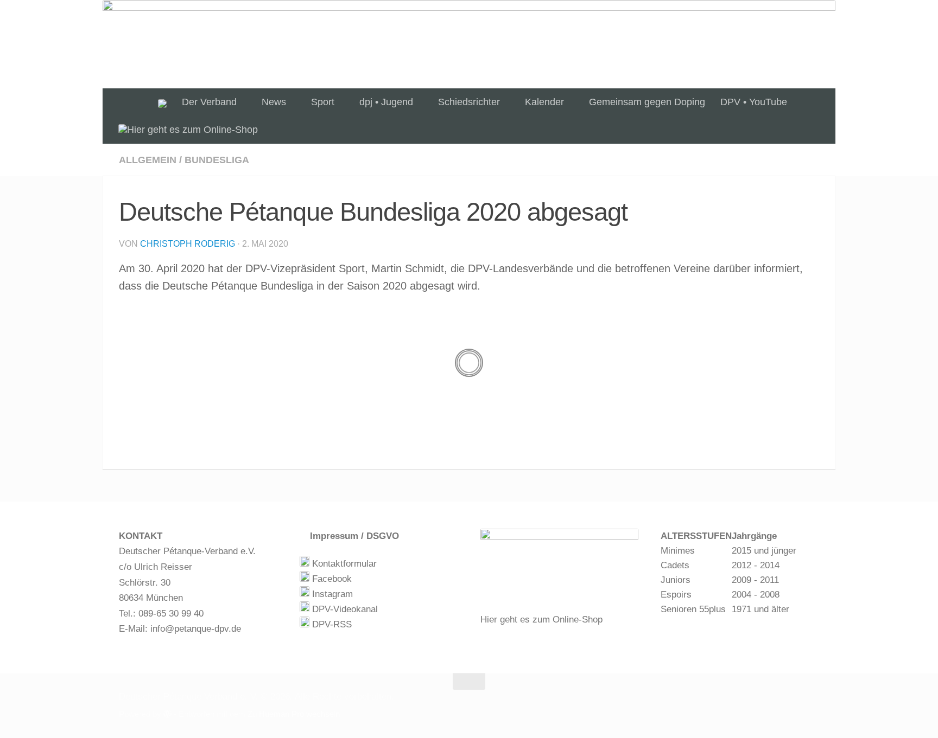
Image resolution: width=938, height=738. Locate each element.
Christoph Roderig (187, 243)
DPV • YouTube (753, 102)
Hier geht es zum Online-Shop (541, 619)
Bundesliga (217, 160)
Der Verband (209, 102)
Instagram (331, 594)
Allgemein (147, 160)
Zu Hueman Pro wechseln (294, 714)
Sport (322, 102)
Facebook (330, 579)
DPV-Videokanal (343, 609)
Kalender (544, 102)
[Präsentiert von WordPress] (167, 714)
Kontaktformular (343, 564)
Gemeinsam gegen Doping (647, 102)
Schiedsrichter (469, 102)
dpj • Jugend (386, 102)
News (274, 102)
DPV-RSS (330, 624)
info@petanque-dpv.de (195, 629)
